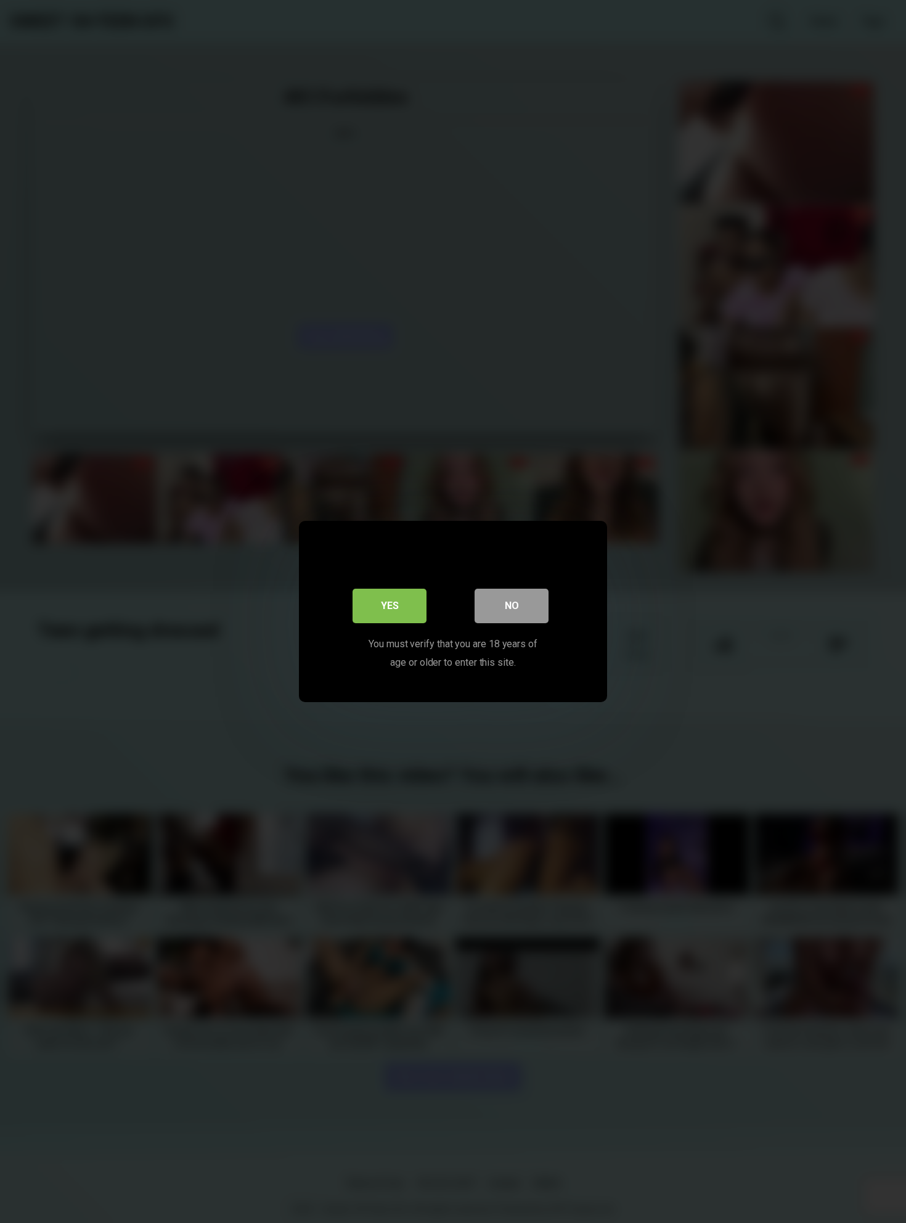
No (512, 606)
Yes (390, 606)
